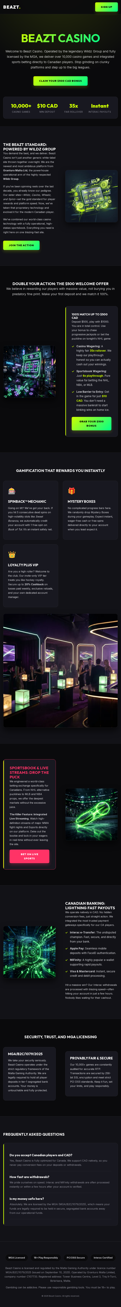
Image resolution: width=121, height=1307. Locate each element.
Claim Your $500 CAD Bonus (60, 80)
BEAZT (12, 7)
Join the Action (21, 245)
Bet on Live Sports (29, 856)
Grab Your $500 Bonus (91, 423)
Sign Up (106, 6)
